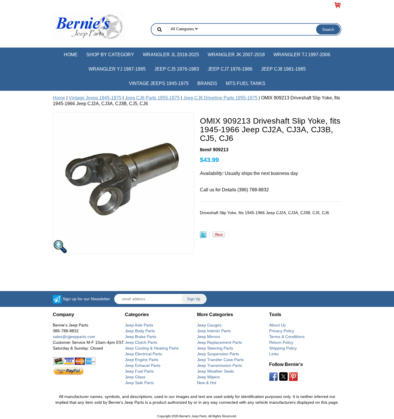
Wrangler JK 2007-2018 (236, 54)
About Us (277, 325)
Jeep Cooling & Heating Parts (152, 348)
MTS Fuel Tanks (245, 83)
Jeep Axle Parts (139, 325)
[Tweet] (203, 236)
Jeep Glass (135, 377)
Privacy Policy (281, 331)
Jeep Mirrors (208, 336)
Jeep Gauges (209, 325)
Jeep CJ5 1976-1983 (176, 69)
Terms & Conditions (287, 336)
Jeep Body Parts (140, 331)
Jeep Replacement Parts (219, 342)
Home (71, 54)
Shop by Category (110, 54)
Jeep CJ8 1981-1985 (283, 69)
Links (274, 354)
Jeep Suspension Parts (218, 354)
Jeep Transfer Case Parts (220, 359)
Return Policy (281, 342)
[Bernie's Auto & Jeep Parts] (89, 26)
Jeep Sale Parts (139, 382)
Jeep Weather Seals (215, 371)
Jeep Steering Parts (215, 348)
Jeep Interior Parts (214, 331)
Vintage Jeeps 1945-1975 (159, 83)
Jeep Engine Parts (141, 359)
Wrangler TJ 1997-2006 (301, 54)
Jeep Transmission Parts (219, 365)
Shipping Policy (283, 348)
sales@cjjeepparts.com (74, 336)
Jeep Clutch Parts (141, 342)
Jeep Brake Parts (140, 336)
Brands (207, 83)
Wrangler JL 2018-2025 (171, 54)
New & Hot (206, 382)
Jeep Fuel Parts (139, 371)
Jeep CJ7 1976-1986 (230, 69)
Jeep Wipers (208, 377)
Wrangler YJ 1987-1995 (117, 69)
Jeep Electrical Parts (143, 354)
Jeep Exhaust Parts (142, 365)
